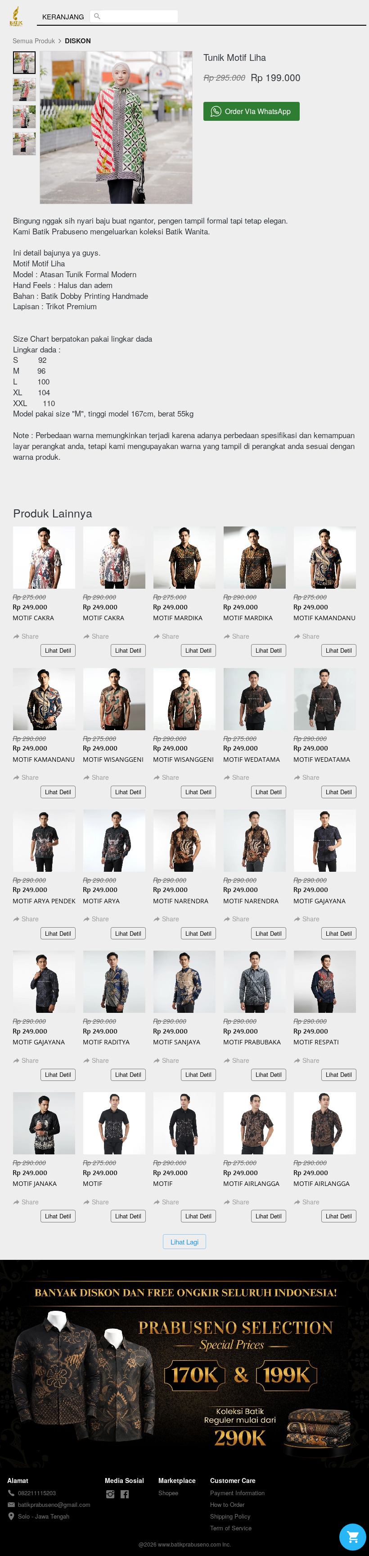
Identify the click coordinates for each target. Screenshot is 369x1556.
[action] (352, 1537)
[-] (110, 1494)
